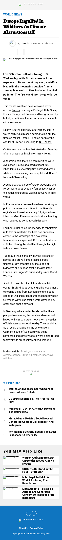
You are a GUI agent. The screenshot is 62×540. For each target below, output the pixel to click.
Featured (36, 355)
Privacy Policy (36, 528)
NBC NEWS (45, 142)
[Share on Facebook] (20, 52)
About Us (23, 528)
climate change (12, 355)
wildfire (7, 358)
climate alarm (37, 351)
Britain (24, 351)
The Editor (26, 43)
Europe (16, 110)
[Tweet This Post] (27, 52)
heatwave (48, 355)
